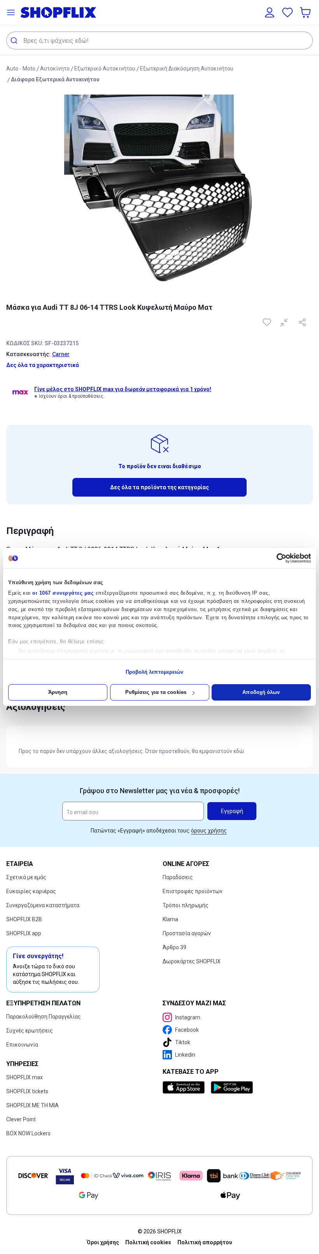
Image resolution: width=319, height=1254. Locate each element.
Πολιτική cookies (148, 1242)
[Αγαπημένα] (287, 12)
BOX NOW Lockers (28, 1133)
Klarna (170, 919)
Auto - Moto (20, 68)
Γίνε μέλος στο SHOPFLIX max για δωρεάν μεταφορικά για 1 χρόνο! (122, 389)
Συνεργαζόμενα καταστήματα (42, 905)
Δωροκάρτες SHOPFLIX (192, 961)
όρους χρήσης (209, 830)
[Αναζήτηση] (15, 40)
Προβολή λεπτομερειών (155, 672)
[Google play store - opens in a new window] (232, 1087)
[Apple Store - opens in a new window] (185, 1087)
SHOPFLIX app (23, 933)
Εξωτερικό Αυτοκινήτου (104, 68)
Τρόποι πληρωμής (186, 905)
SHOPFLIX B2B (24, 919)
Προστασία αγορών (187, 933)
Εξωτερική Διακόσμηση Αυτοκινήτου (186, 68)
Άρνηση (58, 692)
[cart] (306, 12)
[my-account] (269, 12)
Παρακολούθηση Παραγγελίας (43, 1016)
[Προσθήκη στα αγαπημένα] (267, 322)
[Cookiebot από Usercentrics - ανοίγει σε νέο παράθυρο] (277, 558)
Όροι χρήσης (103, 1242)
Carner (61, 354)
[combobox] (159, 40)
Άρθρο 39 (174, 947)
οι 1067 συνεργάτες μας (63, 593)
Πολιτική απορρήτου (204, 1242)
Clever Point (21, 1119)
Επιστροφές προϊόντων (193, 891)
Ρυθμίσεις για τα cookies (155, 692)
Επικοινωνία (22, 1044)
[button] (11, 12)
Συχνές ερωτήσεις (29, 1030)
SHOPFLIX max (24, 1077)
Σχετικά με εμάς (26, 877)
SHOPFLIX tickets (27, 1091)
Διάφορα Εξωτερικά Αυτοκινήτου (55, 79)
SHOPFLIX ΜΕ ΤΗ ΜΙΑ (32, 1105)
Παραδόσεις (178, 877)
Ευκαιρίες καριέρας (31, 891)
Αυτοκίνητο (55, 68)
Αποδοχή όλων (261, 692)
